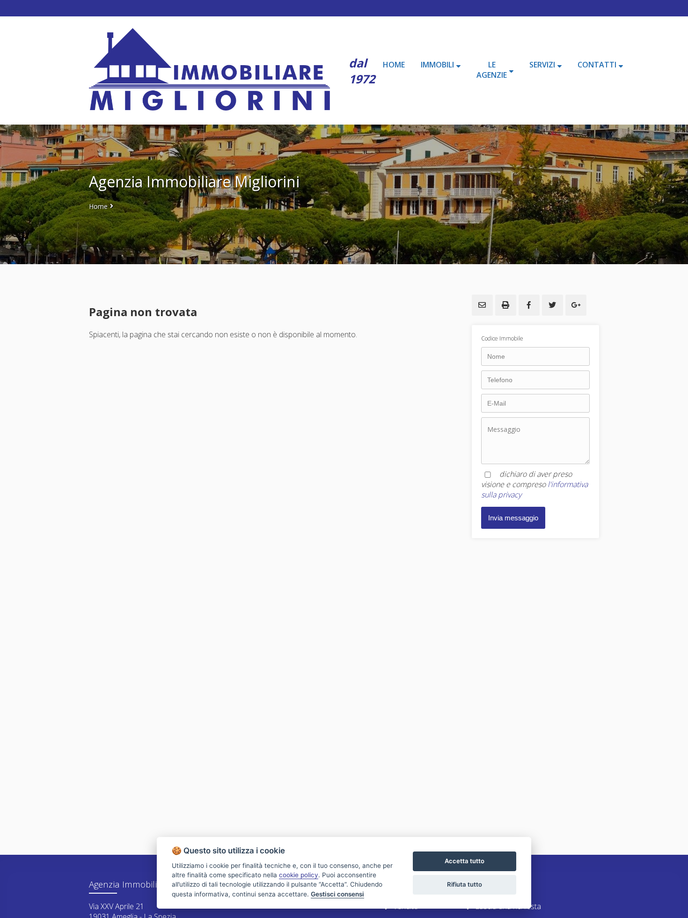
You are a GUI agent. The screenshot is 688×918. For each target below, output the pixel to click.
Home (98, 206)
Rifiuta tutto (464, 884)
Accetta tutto (464, 861)
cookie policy (298, 875)
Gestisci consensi (337, 894)
